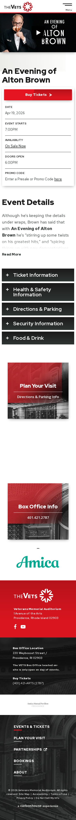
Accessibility (40, 794)
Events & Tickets (32, 727)
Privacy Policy (25, 798)
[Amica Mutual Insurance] (38, 562)
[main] (38, 296)
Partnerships (28, 750)
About (20, 773)
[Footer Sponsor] (38, 705)
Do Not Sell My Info (47, 798)
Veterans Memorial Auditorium (18, 6)
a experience (38, 806)
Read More (11, 254)
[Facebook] (15, 627)
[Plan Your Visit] (38, 391)
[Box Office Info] (38, 511)
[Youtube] (23, 627)
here (58, 179)
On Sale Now (15, 146)
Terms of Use (58, 794)
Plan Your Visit (29, 738)
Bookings (24, 761)
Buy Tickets (36, 94)
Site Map (24, 794)
